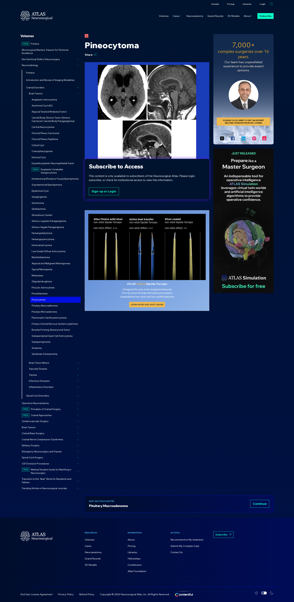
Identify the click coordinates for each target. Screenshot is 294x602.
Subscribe (265, 16)
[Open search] (272, 4)
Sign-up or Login (104, 191)
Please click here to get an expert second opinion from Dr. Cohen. (243, 121)
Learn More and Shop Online (147, 304)
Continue (260, 504)
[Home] (36, 15)
